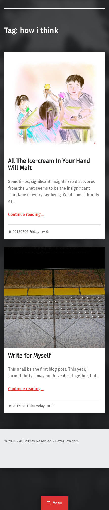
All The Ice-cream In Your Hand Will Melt (49, 164)
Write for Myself (29, 355)
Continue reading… (26, 214)
